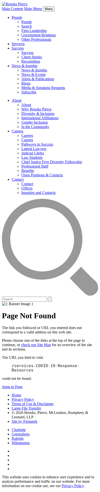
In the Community (35, 127)
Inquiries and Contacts (38, 193)
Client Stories (31, 57)
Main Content (12, 9)
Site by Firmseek (24, 421)
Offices (27, 188)
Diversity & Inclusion (37, 113)
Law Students (31, 157)
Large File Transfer (26, 408)
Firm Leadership (34, 31)
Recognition (30, 61)
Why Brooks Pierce (36, 109)
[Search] (50, 294)
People (17, 17)
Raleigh (18, 438)
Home (16, 395)
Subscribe (28, 92)
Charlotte (19, 430)
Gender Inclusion (34, 122)
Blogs (25, 83)
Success (18, 48)
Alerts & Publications (37, 79)
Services (18, 44)
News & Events (33, 74)
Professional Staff (34, 166)
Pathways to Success (37, 144)
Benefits (27, 171)
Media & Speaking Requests (43, 88)
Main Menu (33, 9)
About (16, 100)
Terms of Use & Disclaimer (33, 404)
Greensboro (21, 434)
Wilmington (21, 443)
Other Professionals (36, 39)
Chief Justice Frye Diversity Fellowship (51, 162)
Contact (18, 179)
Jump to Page (12, 387)
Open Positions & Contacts (42, 175)
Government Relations (38, 35)
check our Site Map (36, 345)
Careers (17, 131)
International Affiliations (39, 118)
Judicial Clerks (32, 153)
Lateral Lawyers (33, 149)
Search (26, 26)
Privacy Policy (23, 399)
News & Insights (24, 66)
